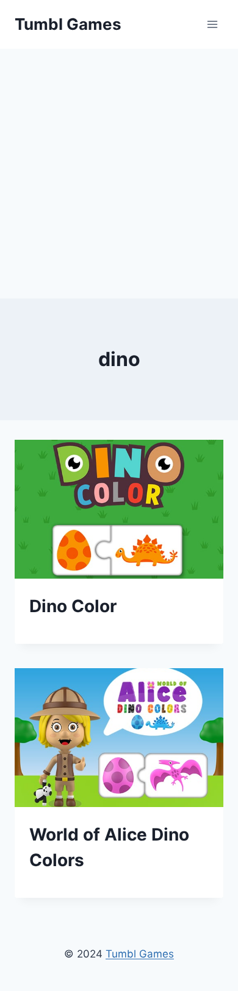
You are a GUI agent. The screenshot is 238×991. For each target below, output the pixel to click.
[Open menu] (212, 24)
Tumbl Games (140, 954)
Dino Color (73, 606)
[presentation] (119, 509)
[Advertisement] (119, 173)
